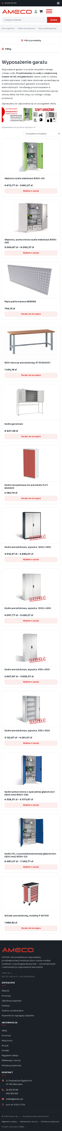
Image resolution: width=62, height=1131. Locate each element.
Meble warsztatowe (26, 28)
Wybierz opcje (31, 191)
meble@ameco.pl (14, 1099)
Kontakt (5, 1050)
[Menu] (48, 11)
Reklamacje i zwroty (11, 1060)
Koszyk (5, 1045)
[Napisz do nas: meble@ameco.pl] (58, 3)
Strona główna (8, 28)
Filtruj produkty (32, 40)
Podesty (6, 1005)
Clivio (21, 1127)
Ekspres (5, 990)
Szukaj (53, 20)
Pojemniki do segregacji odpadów (18, 1015)
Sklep (4, 1030)
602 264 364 (12, 1093)
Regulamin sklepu (10, 1055)
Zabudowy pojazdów (11, 1001)
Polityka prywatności (11, 1065)
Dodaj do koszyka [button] (31, 314)
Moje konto (7, 1040)
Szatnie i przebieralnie (12, 1010)
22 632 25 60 (10, 3)
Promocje (6, 996)
